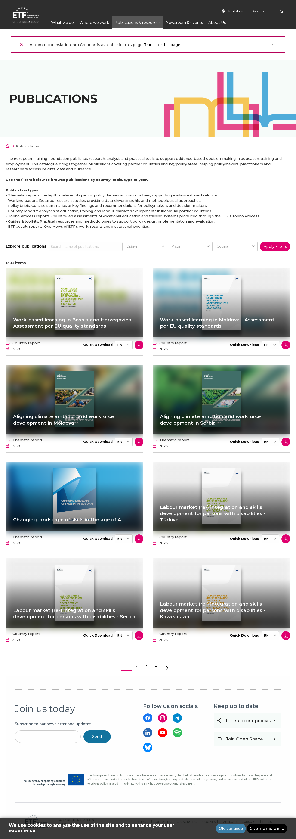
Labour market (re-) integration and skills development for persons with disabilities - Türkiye (212, 513)
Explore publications (26, 246)
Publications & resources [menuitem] (137, 22)
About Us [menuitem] (217, 22)
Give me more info (267, 828)
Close (272, 44)
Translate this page (162, 45)
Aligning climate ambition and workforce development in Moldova (63, 420)
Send (97, 736)
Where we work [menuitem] (94, 22)
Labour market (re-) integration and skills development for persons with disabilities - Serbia (74, 613)
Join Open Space (244, 739)
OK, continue (231, 828)
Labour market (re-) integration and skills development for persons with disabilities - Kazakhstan (212, 610)
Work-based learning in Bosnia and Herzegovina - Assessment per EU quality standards (74, 323)
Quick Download (98, 345)
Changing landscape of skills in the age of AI (68, 519)
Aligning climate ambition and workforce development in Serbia (210, 420)
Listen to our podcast (249, 720)
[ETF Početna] (30, 18)
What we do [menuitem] (62, 22)
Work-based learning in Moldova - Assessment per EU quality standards (217, 323)
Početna (9, 146)
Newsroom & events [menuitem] (184, 22)
